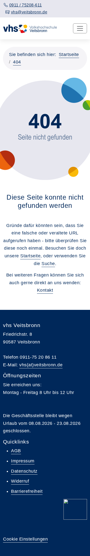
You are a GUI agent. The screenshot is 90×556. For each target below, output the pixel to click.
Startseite (69, 54)
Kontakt (45, 290)
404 (17, 61)
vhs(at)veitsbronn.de (40, 364)
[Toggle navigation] (80, 28)
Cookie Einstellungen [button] (25, 539)
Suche (48, 263)
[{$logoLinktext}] (31, 28)
